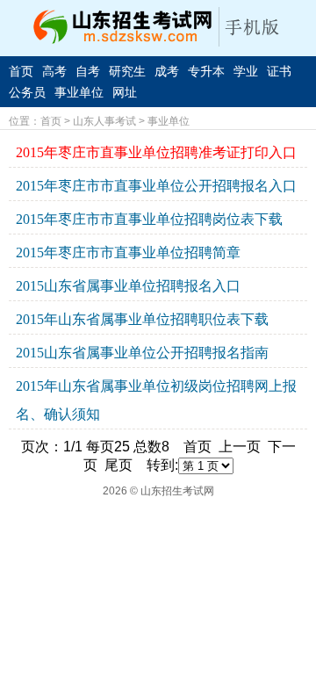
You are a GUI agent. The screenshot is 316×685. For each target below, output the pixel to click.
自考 (87, 71)
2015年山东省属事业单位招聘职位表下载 (142, 319)
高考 (54, 71)
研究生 (127, 71)
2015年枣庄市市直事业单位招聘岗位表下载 (149, 219)
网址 (124, 92)
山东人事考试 (104, 121)
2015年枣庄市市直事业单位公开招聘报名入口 (156, 185)
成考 (166, 71)
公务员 (27, 92)
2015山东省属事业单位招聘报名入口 (128, 285)
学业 (245, 71)
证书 (279, 71)
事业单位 (79, 92)
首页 (21, 71)
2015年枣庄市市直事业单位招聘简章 (128, 252)
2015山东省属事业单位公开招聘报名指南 (142, 352)
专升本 (206, 71)
